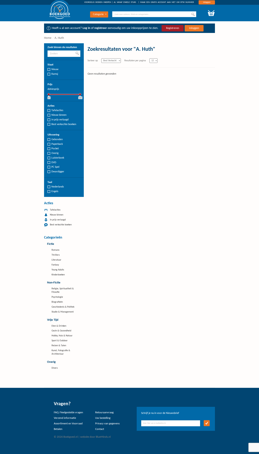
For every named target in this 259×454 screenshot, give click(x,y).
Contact (99, 429)
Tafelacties (57, 110)
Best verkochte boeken (63, 124)
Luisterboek (57, 157)
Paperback (57, 144)
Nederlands (57, 186)
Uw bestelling (102, 418)
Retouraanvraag (104, 412)
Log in (86, 28)
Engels (54, 191)
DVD (53, 162)
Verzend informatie (65, 418)
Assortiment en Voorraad (68, 423)
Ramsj (54, 74)
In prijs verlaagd (59, 119)
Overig (54, 153)
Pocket (55, 148)
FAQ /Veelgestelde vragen (68, 412)
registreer (100, 28)
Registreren (172, 28)
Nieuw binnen (58, 115)
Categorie (98, 14)
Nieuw (54, 69)
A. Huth (59, 38)
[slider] (49, 94)
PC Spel (55, 167)
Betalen (58, 429)
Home (47, 38)
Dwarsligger (57, 171)
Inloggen (206, 2)
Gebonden (57, 139)
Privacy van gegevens (107, 423)
